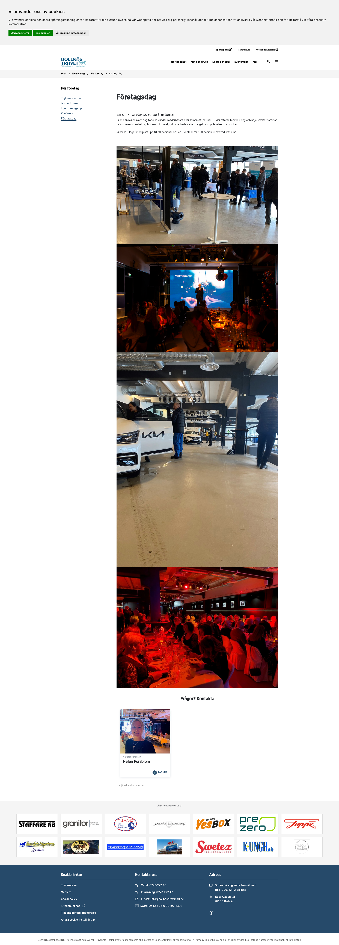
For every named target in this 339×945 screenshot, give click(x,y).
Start (63, 74)
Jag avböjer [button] (43, 32)
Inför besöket (178, 62)
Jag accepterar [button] (20, 32)
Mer (255, 62)
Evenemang (241, 62)
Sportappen (222, 50)
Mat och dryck (199, 62)
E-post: (162, 899)
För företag (97, 74)
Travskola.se (243, 50)
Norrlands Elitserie (266, 50)
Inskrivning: (156, 892)
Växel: (153, 885)
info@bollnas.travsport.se (130, 785)
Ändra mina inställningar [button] (71, 32)
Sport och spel (221, 62)
